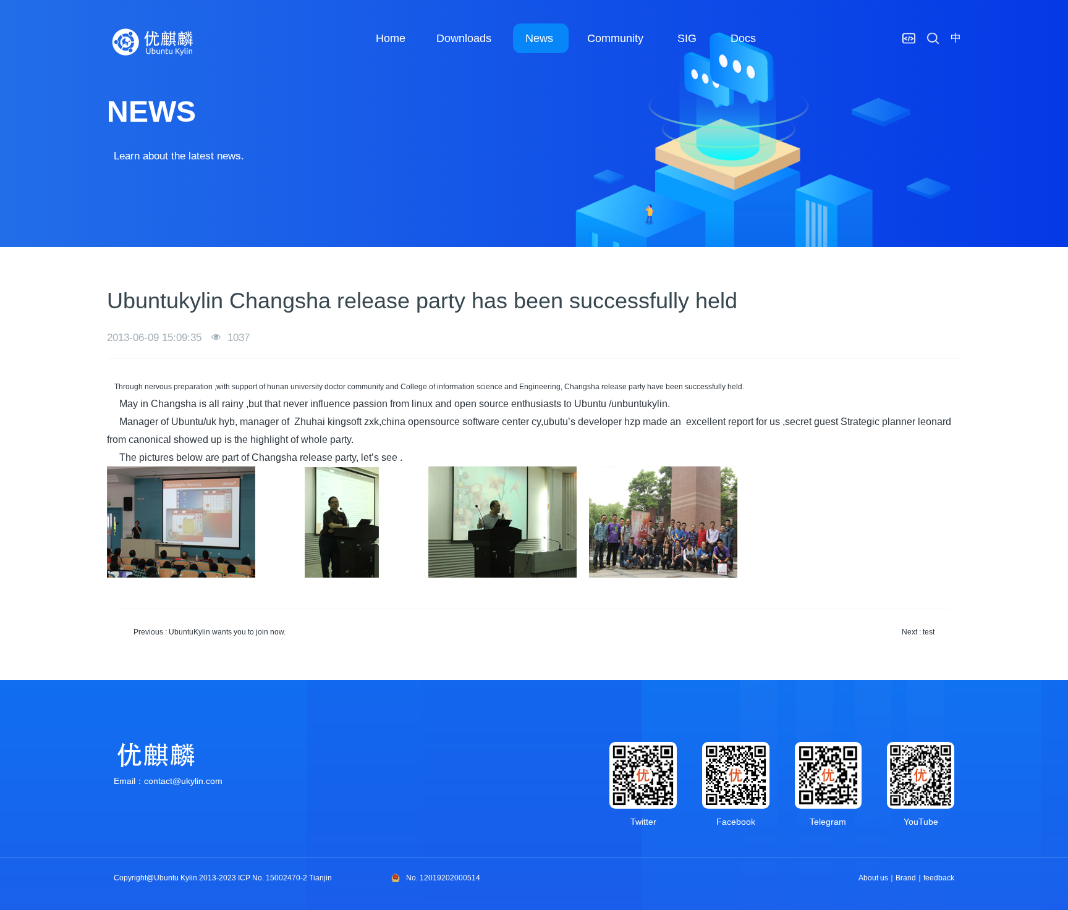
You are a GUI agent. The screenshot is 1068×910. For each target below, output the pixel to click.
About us (873, 878)
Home (390, 38)
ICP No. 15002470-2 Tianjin (285, 878)
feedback (938, 878)
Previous (210, 632)
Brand (906, 878)
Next (918, 632)
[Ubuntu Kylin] (153, 42)
